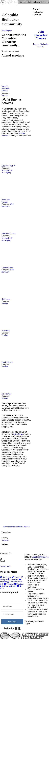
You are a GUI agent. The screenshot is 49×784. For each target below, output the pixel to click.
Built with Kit (12, 628)
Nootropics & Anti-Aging (7, 171)
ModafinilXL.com (9, 233)
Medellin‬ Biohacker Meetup (6, 88)
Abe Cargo (18, 434)
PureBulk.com (7, 362)
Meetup (5, 95)
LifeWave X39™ (8, 166)
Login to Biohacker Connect (41, 45)
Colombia (5, 540)
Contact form (5, 566)
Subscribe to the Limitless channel (16, 527)
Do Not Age (6, 394)
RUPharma (6, 299)
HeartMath (6, 331)
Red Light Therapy (6, 201)
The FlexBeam (7, 267)
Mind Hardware (8, 205)
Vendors (5, 303)
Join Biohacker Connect (41, 35)
